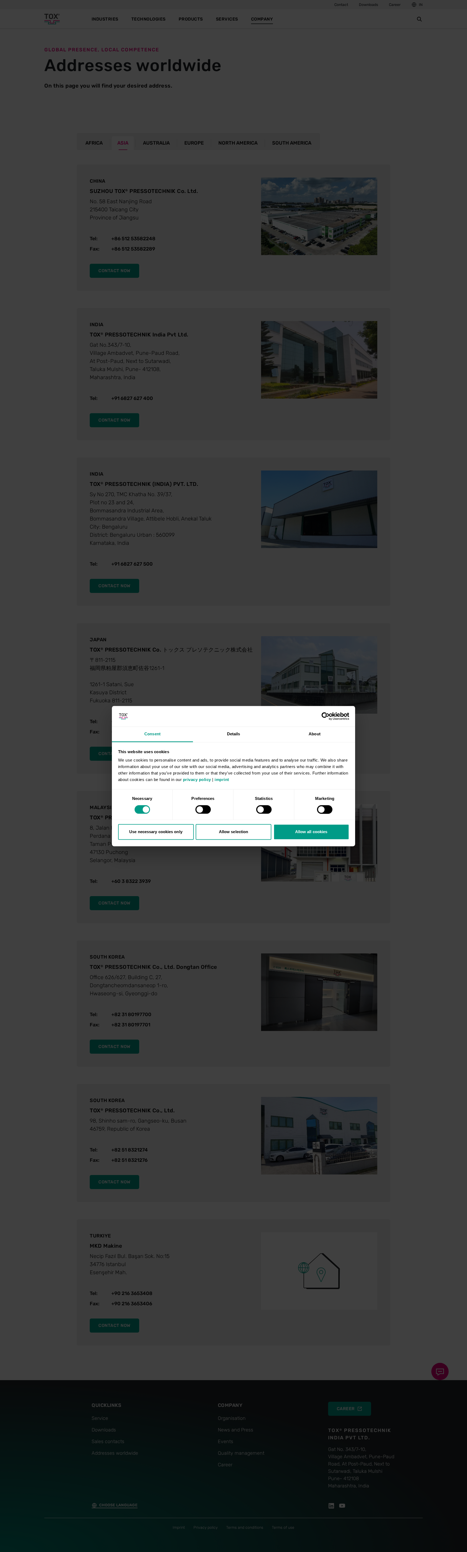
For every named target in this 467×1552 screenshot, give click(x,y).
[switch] (203, 809)
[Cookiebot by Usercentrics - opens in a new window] (325, 716)
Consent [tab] (152, 734)
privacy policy (197, 779)
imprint (222, 779)
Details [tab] (233, 734)
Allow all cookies (311, 832)
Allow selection (233, 832)
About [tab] (315, 734)
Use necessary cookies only (155, 832)
